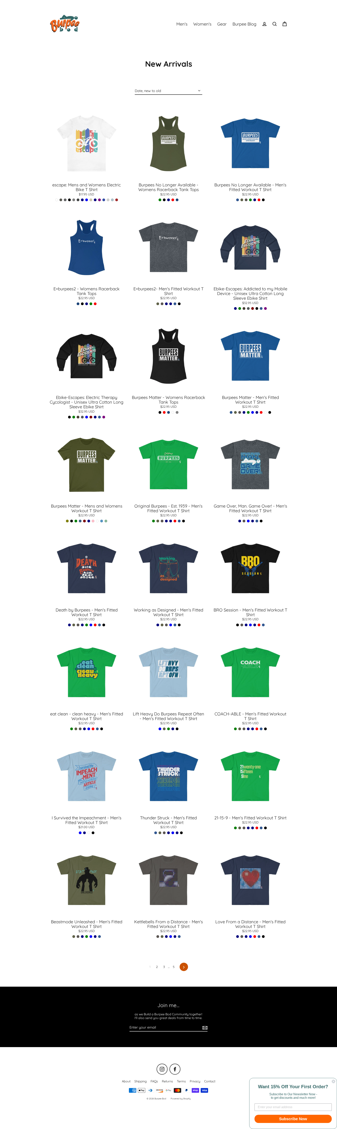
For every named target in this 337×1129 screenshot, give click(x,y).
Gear (222, 24)
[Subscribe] (204, 1028)
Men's (181, 24)
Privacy (195, 1081)
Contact (209, 1081)
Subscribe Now (293, 1119)
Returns (167, 1081)
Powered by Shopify (181, 1098)
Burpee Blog (244, 24)
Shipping (140, 1081)
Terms (181, 1081)
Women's (202, 24)
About (126, 1081)
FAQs (154, 1081)
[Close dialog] (333, 1081)
